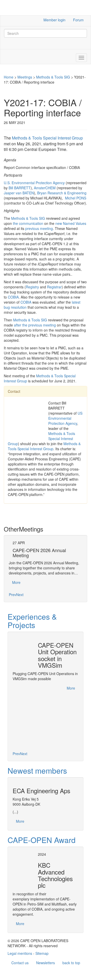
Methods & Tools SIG (53, 77)
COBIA (13, 297)
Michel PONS (75, 197)
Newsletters (45, 962)
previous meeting (39, 228)
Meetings (24, 77)
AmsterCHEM (45, 187)
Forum (78, 19)
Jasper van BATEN (19, 192)
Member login (54, 19)
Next (20, 594)
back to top (71, 962)
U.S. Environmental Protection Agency (34, 182)
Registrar (54, 286)
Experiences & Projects (32, 620)
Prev (12, 594)
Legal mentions (20, 953)
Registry (32, 286)
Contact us (20, 962)
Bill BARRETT (20, 187)
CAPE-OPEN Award (42, 839)
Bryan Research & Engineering (61, 192)
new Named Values (70, 223)
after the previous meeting (35, 324)
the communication (28, 223)
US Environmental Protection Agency (65, 418)
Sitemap (42, 953)
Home (8, 77)
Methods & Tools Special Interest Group (47, 138)
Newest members (37, 770)
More (16, 582)
